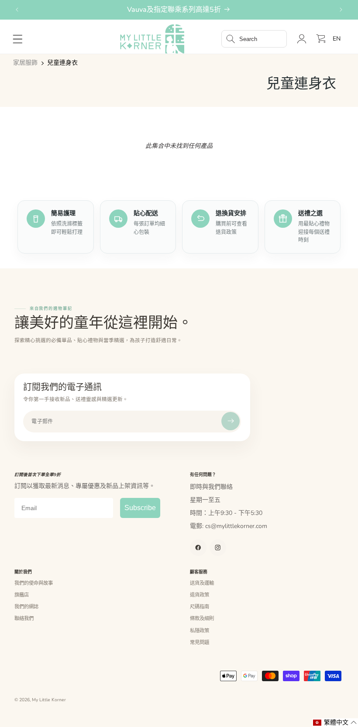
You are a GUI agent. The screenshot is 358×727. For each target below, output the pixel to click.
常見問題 (199, 642)
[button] (254, 38)
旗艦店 (21, 594)
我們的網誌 (26, 606)
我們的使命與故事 (33, 583)
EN (337, 38)
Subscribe (140, 507)
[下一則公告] (341, 9)
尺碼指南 (199, 606)
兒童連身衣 (62, 63)
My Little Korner (49, 700)
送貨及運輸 (202, 583)
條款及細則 (202, 618)
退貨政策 (199, 594)
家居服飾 (25, 63)
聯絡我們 (24, 618)
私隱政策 (199, 630)
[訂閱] (230, 421)
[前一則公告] (17, 9)
